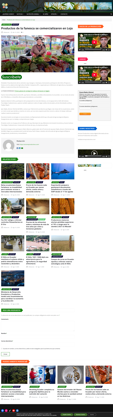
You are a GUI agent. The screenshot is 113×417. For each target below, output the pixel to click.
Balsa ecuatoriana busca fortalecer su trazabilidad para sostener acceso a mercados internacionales (11, 188)
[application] (94, 42)
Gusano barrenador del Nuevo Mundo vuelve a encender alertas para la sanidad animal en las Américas (69, 393)
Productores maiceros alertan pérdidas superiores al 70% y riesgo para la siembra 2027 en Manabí (62, 223)
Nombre (4, 333)
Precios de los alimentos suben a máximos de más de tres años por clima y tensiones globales (37, 225)
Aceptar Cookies (67, 414)
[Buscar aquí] (111, 14)
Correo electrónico (7, 341)
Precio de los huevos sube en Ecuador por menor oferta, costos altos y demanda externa (36, 188)
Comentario (4, 319)
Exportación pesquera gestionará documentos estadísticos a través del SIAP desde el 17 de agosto (62, 188)
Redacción (6, 32)
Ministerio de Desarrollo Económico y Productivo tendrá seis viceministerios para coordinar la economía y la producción (12, 296)
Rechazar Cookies (80, 414)
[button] (94, 153)
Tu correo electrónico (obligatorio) (88, 106)
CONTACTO (64, 14)
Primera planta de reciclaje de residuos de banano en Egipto (32, 91)
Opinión (54, 14)
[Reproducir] (80, 49)
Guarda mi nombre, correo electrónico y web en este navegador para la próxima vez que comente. (31, 348)
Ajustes (92, 414)
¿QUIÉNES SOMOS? (8, 14)
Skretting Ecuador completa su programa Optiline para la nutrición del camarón (41, 391)
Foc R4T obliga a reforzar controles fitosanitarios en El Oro (12, 222)
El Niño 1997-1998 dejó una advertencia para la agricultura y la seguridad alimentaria (37, 260)
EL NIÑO (45, 14)
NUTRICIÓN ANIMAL (33, 14)
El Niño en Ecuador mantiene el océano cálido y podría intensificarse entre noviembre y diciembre (12, 260)
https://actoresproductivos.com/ (29, 144)
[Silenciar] (106, 49)
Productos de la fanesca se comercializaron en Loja (21, 20)
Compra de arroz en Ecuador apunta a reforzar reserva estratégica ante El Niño (62, 261)
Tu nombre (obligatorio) (85, 100)
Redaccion (6, 195)
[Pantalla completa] (109, 49)
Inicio (3, 20)
